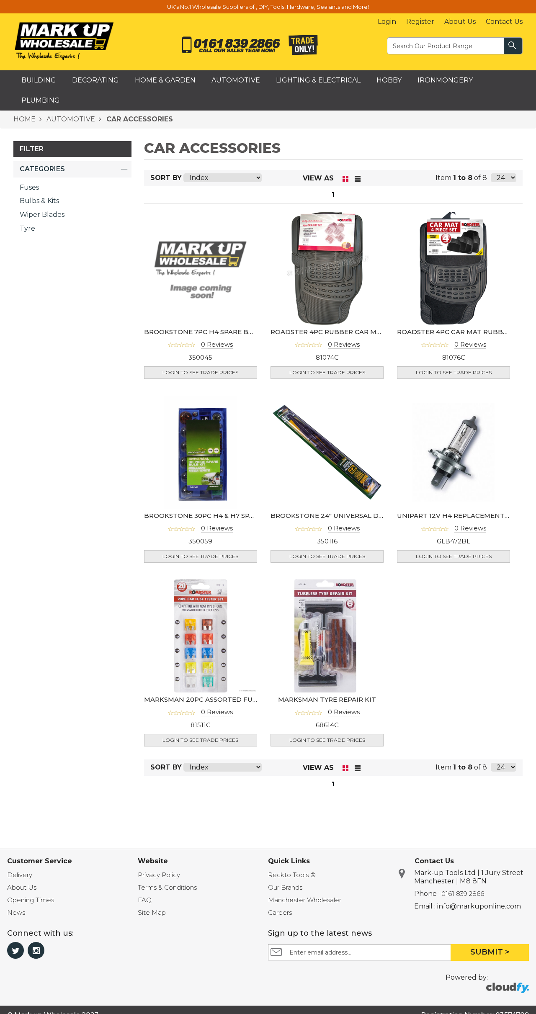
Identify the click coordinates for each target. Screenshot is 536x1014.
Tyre (27, 228)
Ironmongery (445, 80)
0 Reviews (217, 344)
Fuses (29, 187)
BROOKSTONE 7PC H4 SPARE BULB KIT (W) (216, 332)
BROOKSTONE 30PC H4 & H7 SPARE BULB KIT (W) (226, 516)
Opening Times (30, 900)
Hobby (389, 80)
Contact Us (504, 22)
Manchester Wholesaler (304, 900)
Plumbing (40, 100)
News (16, 912)
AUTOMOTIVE (70, 119)
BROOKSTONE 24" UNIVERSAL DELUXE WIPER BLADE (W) (367, 516)
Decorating (95, 80)
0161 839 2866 (462, 894)
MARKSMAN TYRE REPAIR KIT (327, 699)
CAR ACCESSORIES (138, 119)
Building (38, 80)
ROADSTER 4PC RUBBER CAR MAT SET (335, 332)
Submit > (490, 952)
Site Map (152, 912)
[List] (358, 178)
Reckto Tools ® (292, 875)
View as (318, 178)
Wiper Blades (42, 215)
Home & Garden (165, 80)
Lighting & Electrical (318, 80)
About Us (460, 22)
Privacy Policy (159, 875)
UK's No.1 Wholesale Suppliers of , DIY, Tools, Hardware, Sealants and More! (268, 6)
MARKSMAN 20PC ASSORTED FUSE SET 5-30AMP (225, 699)
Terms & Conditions (167, 887)
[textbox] (446, 45)
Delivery (19, 875)
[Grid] (346, 178)
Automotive (235, 80)
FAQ (145, 900)
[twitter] (15, 950)
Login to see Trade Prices (200, 372)
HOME (24, 119)
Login (387, 22)
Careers (280, 912)
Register (420, 22)
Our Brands (285, 887)
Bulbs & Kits (39, 201)
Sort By (166, 178)
